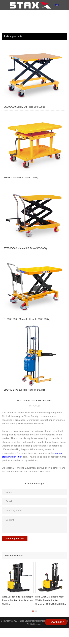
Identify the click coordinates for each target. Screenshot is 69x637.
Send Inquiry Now (14, 538)
